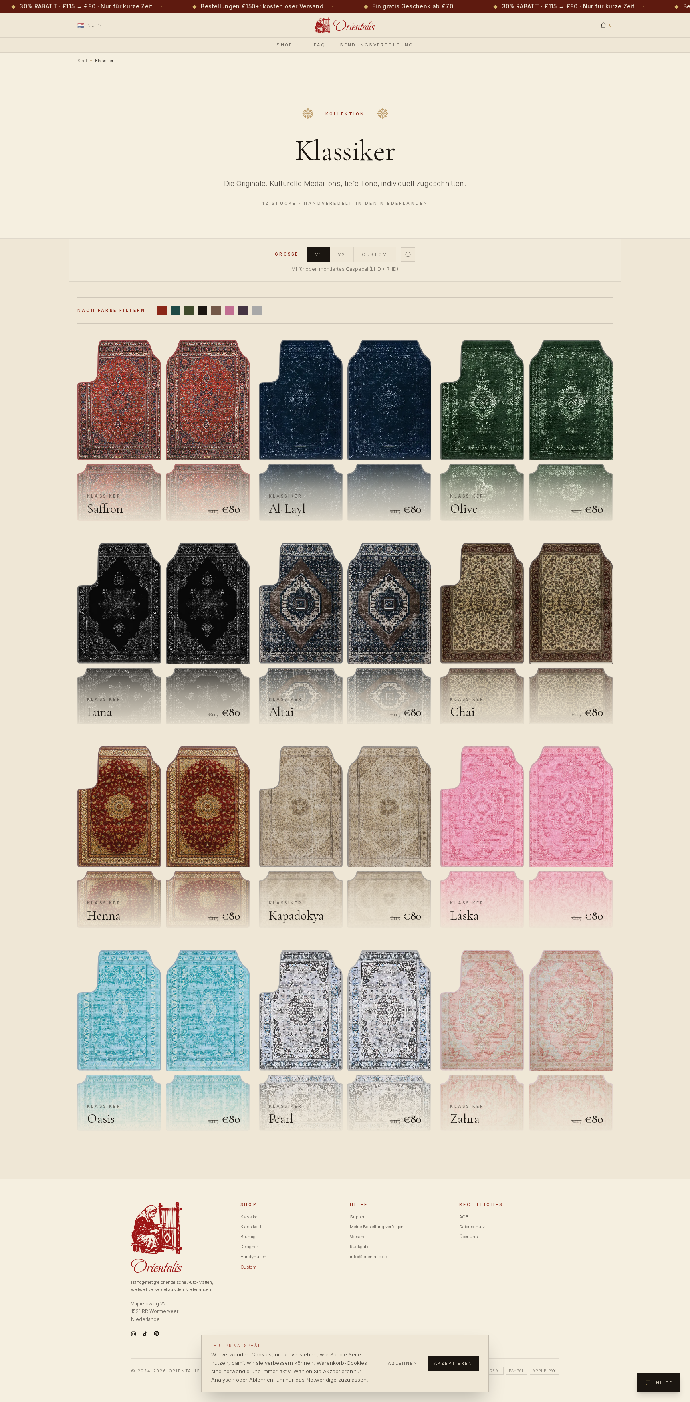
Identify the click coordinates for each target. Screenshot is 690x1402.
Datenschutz (472, 1226)
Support (358, 1217)
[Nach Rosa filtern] (229, 310)
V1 (318, 254)
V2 (341, 254)
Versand (358, 1236)
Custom (375, 254)
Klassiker (249, 1217)
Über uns (468, 1236)
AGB (464, 1217)
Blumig (248, 1236)
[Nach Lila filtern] (243, 310)
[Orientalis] (345, 25)
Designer (249, 1246)
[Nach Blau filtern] (175, 310)
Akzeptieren (453, 1363)
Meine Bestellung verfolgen (377, 1226)
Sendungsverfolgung (377, 45)
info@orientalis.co (368, 1256)
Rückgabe (359, 1246)
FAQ (319, 45)
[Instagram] (133, 1334)
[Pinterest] (156, 1333)
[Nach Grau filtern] (257, 310)
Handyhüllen (253, 1256)
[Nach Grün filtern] (189, 310)
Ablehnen (403, 1363)
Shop (284, 45)
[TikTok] (145, 1334)
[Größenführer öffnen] (408, 254)
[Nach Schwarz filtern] (202, 310)
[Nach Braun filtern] (216, 310)
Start (82, 60)
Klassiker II (251, 1226)
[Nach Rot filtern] (162, 310)
